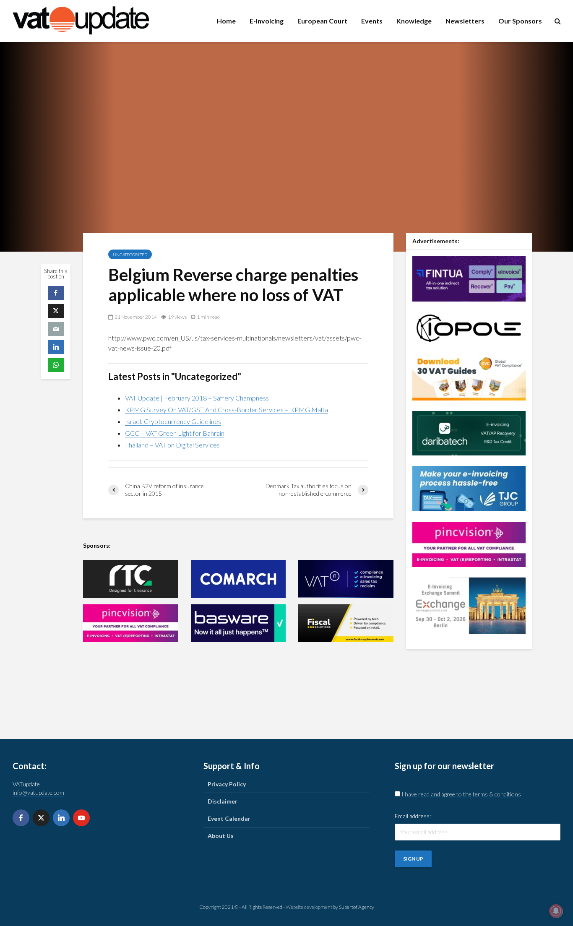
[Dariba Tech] (469, 432)
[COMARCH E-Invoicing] (238, 579)
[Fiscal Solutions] (345, 623)
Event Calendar (229, 818)
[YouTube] (81, 817)
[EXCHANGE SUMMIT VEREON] (469, 605)
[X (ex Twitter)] (41, 817)
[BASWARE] (238, 623)
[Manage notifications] (556, 911)
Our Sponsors (520, 21)
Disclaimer (222, 801)
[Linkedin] (61, 817)
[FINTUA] (469, 277)
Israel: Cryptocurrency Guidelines (173, 421)
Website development (309, 907)
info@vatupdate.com (38, 792)
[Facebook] (21, 817)
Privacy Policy (227, 784)
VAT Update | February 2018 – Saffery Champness (197, 398)
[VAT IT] (345, 579)
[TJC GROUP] (469, 487)
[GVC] (469, 376)
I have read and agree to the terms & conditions (461, 794)
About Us (221, 835)
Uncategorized (130, 254)
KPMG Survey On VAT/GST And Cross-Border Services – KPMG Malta (226, 410)
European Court (322, 21)
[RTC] (130, 579)
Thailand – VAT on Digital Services (172, 445)
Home (226, 21)
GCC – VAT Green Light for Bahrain (174, 433)
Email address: (413, 815)
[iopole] (469, 327)
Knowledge (414, 21)
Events (372, 21)
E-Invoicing (267, 21)
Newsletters (464, 21)
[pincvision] (130, 623)
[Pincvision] (469, 543)
